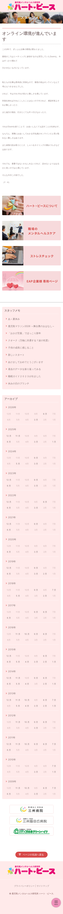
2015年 (12, 649)
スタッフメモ (12, 310)
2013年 (12, 693)
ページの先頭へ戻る (33, 854)
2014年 (12, 671)
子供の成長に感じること (21, 347)
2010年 (12, 759)
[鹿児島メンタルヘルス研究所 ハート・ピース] (31, 5)
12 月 (8, 436)
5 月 (18, 463)
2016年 (12, 627)
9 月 (36, 457)
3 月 (36, 419)
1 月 (54, 441)
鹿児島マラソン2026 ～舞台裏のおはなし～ (31, 326)
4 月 (27, 661)
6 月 (9, 441)
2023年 (12, 473)
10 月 (26, 634)
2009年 (12, 781)
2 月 (45, 573)
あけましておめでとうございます (25, 362)
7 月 (54, 590)
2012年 (12, 715)
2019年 (12, 561)
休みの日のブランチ (18, 383)
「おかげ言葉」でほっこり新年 (24, 333)
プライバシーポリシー (24, 886)
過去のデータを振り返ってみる (24, 369)
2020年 (12, 539)
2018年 (12, 583)
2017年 (12, 605)
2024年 (12, 451)
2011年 (11, 737)
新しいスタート (16, 354)
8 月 (45, 414)
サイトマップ (43, 886)
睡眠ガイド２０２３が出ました (24, 376)
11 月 (18, 436)
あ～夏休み (14, 318)
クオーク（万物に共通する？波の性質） (29, 340)
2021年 (12, 517)
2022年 (12, 495)
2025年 (12, 429)
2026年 (12, 407)
